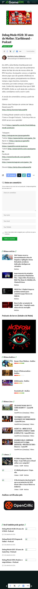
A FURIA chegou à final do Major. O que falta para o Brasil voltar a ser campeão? (25, 461)
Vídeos (32, 413)
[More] (20, 51)
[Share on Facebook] (7, 51)
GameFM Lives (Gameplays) (21, 413)
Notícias (16, 269)
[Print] (17, 51)
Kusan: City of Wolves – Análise (24, 361)
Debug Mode (7, 46)
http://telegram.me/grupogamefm (16, 135)
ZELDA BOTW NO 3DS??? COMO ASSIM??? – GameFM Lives (23, 408)
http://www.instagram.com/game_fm (17, 162)
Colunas (16, 466)
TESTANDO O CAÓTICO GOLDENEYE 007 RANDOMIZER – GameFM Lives (24, 419)
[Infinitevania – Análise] (7, 384)
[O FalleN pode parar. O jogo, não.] (7, 473)
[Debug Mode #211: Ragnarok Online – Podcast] (30, 541)
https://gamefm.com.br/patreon (15, 146)
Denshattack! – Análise (22, 391)
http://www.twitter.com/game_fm (21, 138)
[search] (28, 2)
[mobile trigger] (4, 2)
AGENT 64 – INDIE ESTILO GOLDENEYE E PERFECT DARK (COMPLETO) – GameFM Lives (24, 431)
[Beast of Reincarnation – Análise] (7, 374)
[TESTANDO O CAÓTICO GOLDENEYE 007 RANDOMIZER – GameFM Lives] (7, 420)
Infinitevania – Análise (21, 381)
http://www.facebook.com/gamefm (16, 157)
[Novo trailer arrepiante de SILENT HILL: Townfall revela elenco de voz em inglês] (7, 306)
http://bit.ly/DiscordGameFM (19, 167)
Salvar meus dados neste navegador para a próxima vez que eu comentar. (20, 233)
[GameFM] (14, 2)
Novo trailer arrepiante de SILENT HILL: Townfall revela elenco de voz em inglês (24, 305)
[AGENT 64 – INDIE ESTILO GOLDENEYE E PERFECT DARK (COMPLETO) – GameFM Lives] (7, 431)
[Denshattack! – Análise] (7, 394)
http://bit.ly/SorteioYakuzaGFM (14, 110)
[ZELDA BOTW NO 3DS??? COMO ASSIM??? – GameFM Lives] (7, 408)
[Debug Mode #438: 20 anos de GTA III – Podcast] (30, 531)
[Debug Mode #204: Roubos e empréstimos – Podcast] (30, 562)
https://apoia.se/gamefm (19, 141)
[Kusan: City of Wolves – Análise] (7, 364)
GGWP (21, 466)
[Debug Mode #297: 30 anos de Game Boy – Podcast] (30, 551)
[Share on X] (10, 51)
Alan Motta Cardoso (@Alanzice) (16, 56)
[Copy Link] (13, 51)
